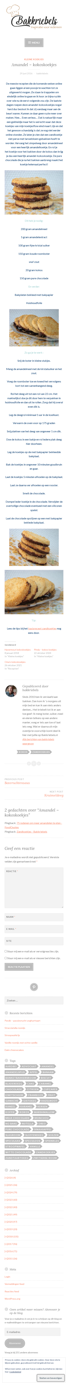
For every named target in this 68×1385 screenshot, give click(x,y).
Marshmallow (44, 1112)
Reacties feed (12, 1291)
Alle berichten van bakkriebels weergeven (38, 741)
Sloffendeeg (34, 1135)
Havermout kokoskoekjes (18, 649)
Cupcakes (50, 1089)
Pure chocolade (17, 1129)
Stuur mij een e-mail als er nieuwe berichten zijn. (33, 958)
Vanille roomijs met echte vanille (21, 1042)
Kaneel (10, 1106)
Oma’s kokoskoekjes (15, 661)
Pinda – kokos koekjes (45, 649)
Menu (35, 42)
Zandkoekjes (41, 752)
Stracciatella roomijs (15, 1027)
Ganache (11, 1100)
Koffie (10, 1112)
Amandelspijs (15, 1072)
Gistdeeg (29, 1100)
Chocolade (13, 1089)
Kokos (23, 752)
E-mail (11, 929)
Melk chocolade (17, 1118)
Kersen (42, 1106)
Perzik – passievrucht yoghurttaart (22, 1020)
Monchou (41, 1118)
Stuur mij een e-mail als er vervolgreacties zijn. (33, 951)
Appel (34, 1072)
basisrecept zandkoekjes (42, 628)
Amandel (47, 1066)
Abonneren (15, 1343)
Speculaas (12, 1140)
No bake (11, 1123)
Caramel (45, 1083)
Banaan (48, 1072)
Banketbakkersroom (20, 1077)
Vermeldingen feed (14, 1284)
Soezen (53, 1135)
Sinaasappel (42, 1129)
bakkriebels (42, 73)
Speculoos (32, 1140)
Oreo (42, 1123)
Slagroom (12, 1135)
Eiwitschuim (14, 1095)
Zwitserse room (45, 1157)
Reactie (12, 871)
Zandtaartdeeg (16, 1157)
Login (7, 1276)
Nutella (28, 1123)
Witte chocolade (18, 1152)
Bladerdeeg (13, 1083)
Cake (30, 1083)
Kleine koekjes (34, 59)
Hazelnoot (49, 1100)
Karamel (26, 1106)
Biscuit (46, 1077)
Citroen (33, 1089)
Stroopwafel (15, 1146)
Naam (10, 917)
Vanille (35, 1146)
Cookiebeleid (15, 1372)
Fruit (51, 1095)
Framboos (35, 1095)
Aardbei (11, 1066)
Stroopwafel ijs (12, 1035)
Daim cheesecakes (14, 1050)
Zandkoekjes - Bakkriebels (32, 831)
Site (9, 941)
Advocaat (29, 1066)
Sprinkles (52, 1140)
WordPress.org (12, 1298)
